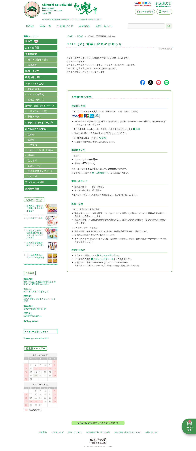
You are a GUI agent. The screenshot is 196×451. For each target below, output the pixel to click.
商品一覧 (45, 26)
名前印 (31, 139)
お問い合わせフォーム (103, 259)
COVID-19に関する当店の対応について (99, 423)
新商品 (28, 41)
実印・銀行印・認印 (38, 59)
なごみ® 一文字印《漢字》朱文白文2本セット (34, 208)
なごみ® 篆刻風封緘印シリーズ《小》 (35, 244)
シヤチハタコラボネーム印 (39, 122)
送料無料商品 (32, 188)
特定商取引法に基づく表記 (98, 432)
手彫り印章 (31, 54)
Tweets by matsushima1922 (36, 338)
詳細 (137, 129)
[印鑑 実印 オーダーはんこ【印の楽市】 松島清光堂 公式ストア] (60, 17)
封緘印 (31, 155)
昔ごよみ (32, 160)
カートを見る (145, 11)
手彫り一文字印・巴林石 (40, 150)
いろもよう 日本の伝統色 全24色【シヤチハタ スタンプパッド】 (34, 234)
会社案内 (84, 26)
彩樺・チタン (34, 116)
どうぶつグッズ (36, 99)
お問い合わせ (103, 26)
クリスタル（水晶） (38, 111)
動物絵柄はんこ (36, 89)
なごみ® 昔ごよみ (34, 218)
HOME (30, 26)
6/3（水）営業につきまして (36, 290)
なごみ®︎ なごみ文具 (35, 129)
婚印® (28, 105)
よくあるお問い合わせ (109, 255)
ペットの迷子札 (36, 94)
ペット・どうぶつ (34, 83)
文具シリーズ (34, 165)
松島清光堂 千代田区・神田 (163, 4)
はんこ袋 (32, 176)
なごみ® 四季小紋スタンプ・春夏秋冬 (35, 256)
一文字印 (32, 145)
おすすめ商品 (32, 47)
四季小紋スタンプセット (40, 171)
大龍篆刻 (32, 64)
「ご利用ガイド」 (102, 173)
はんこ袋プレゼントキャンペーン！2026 (40, 299)
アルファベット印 (34, 182)
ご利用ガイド (65, 26)
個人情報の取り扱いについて (128, 432)
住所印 (31, 134)
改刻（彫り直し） (34, 77)
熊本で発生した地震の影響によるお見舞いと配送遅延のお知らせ (40, 281)
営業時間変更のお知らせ (35, 307)
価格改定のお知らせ (33, 314)
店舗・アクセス (75, 432)
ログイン (166, 11)
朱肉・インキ (32, 71)
